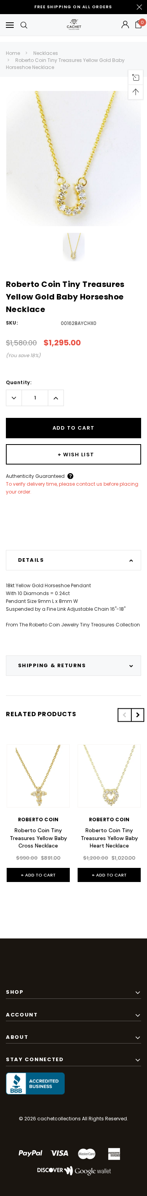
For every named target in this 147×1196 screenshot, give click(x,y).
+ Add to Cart (38, 875)
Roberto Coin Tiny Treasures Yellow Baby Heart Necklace (109, 838)
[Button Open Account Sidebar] (125, 25)
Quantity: (18, 382)
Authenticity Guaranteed (35, 476)
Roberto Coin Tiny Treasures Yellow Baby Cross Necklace (38, 838)
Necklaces (45, 53)
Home (13, 53)
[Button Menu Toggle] (10, 25)
